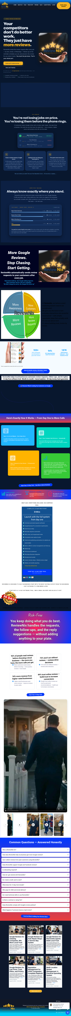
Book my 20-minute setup (13, 63)
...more (21, 949)
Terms (58, 1001)
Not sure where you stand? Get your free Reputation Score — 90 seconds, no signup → (35, 173)
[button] (17, 939)
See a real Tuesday (10, 67)
